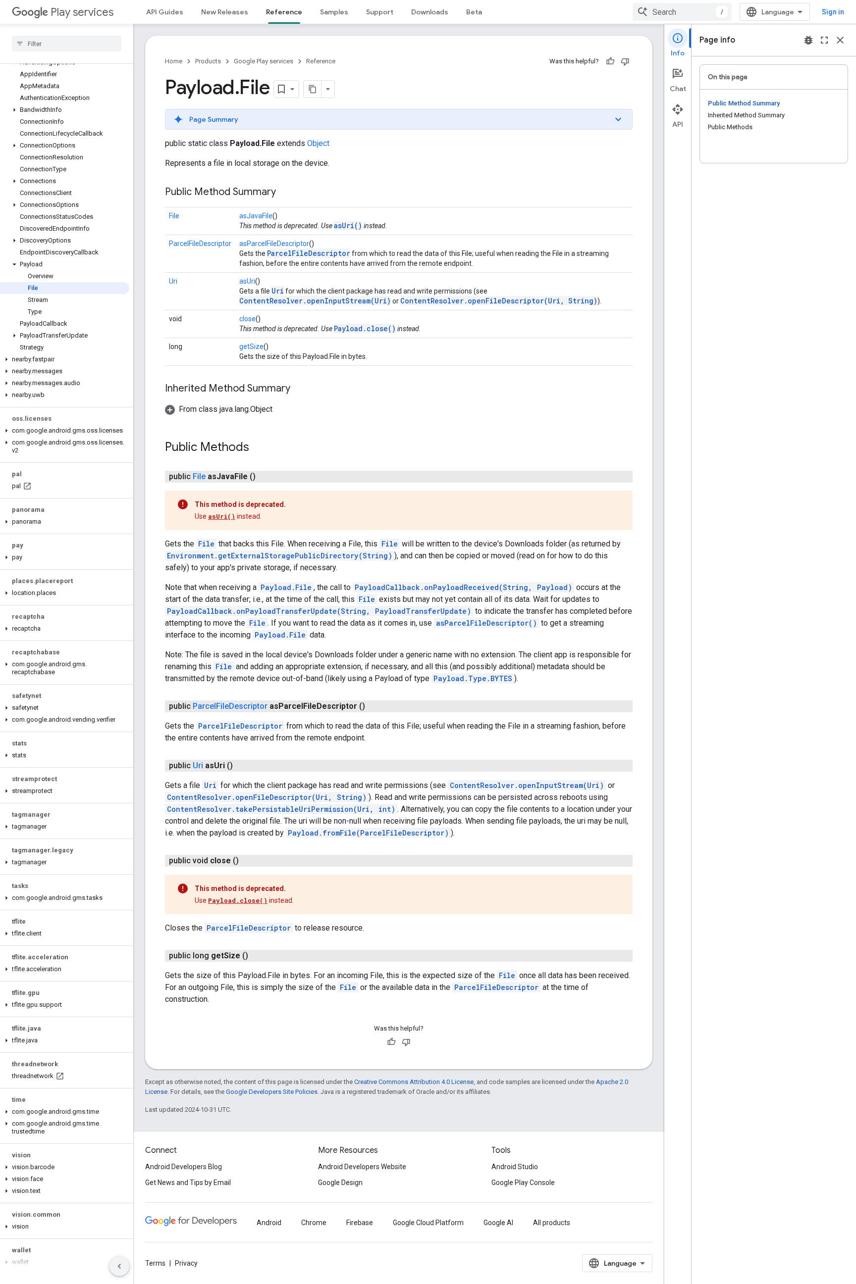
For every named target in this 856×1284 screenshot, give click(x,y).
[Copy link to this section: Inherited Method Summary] (300, 389)
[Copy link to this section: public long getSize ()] (258, 956)
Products (208, 61)
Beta (474, 11)
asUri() (348, 225)
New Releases (224, 11)
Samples (334, 11)
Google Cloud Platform (428, 1223)
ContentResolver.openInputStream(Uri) (315, 300)
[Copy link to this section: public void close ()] (249, 861)
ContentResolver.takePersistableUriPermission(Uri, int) (281, 809)
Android (269, 1223)
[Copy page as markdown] (312, 89)
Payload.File (286, 587)
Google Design (340, 1182)
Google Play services (263, 61)
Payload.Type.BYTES (472, 678)
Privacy (186, 1263)
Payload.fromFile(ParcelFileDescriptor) (368, 833)
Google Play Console (523, 1182)
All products (551, 1223)
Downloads (429, 11)
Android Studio (514, 1167)
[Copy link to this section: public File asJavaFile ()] (265, 477)
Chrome (313, 1223)
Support (379, 11)
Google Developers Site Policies (272, 1091)
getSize (251, 346)
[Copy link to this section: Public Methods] (259, 448)
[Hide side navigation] (119, 1266)
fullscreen (824, 40)
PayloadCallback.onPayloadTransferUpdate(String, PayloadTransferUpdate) (319, 611)
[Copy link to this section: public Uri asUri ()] (243, 766)
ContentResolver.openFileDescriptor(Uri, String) (498, 300)
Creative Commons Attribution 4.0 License (414, 1082)
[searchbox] (66, 43)
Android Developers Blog (183, 1167)
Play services (82, 12)
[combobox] (682, 12)
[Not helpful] (625, 61)
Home (173, 61)
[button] (64, 110)
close (247, 319)
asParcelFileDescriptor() (486, 623)
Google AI (498, 1223)
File (174, 216)
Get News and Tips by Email (188, 1182)
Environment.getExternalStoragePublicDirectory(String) (279, 555)
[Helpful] (610, 61)
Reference (284, 11)
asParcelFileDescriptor (274, 243)
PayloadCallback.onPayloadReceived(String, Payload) (463, 587)
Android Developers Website (362, 1167)
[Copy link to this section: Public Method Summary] (286, 192)
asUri (247, 281)
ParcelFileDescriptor (200, 243)
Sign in (833, 12)
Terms (155, 1263)
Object (318, 143)
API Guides (164, 11)
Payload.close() (365, 328)
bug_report (808, 40)
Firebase (359, 1223)
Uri (173, 281)
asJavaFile (255, 216)
